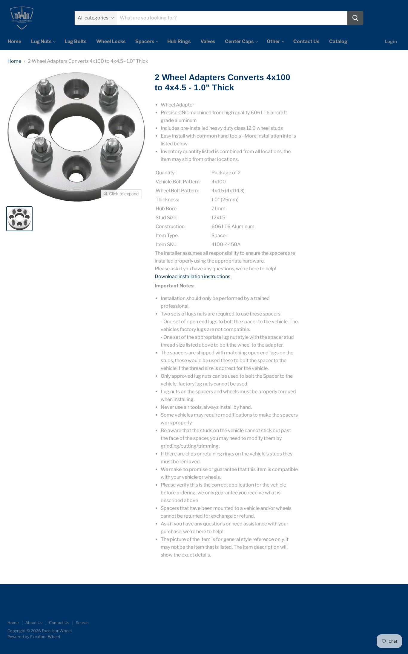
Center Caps (239, 41)
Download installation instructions (192, 276)
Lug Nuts (41, 41)
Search (82, 622)
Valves (207, 41)
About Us (33, 622)
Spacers (145, 41)
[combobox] (232, 18)
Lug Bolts (75, 41)
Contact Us (306, 41)
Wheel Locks (110, 41)
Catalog (338, 41)
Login (391, 41)
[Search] (355, 18)
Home (14, 41)
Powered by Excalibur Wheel (33, 636)
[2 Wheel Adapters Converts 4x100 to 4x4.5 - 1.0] (19, 219)
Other (274, 41)
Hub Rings (179, 41)
